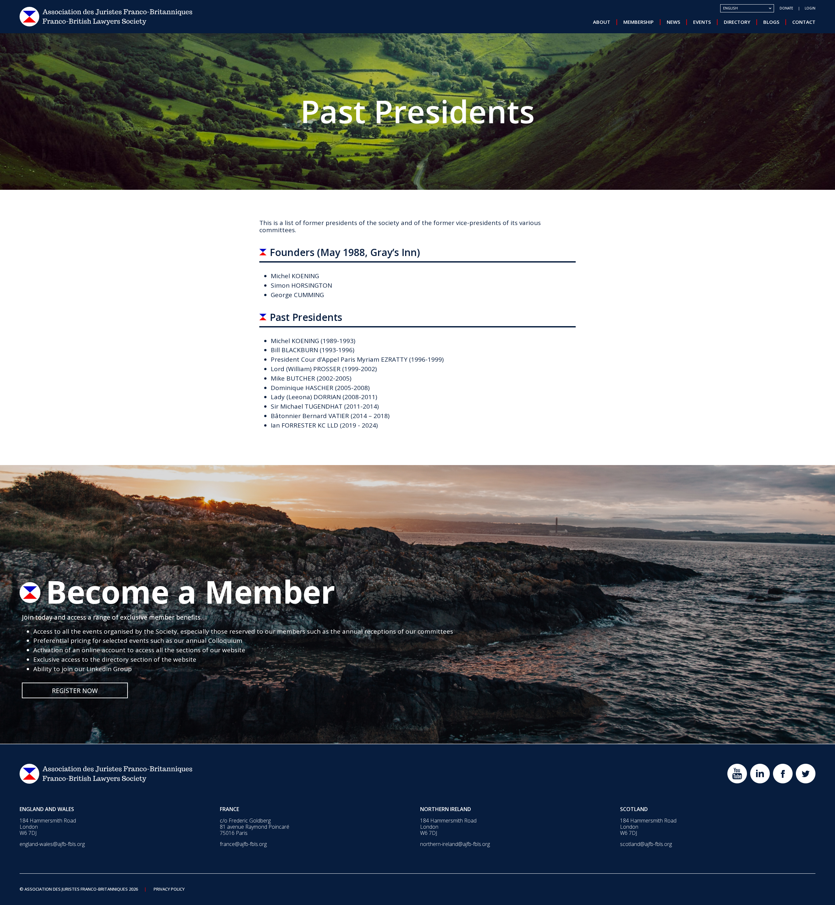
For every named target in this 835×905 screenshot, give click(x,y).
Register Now (75, 690)
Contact (803, 22)
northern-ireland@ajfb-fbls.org (455, 844)
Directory (737, 22)
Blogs (771, 22)
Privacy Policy (169, 889)
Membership (638, 22)
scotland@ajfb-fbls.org (646, 844)
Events (702, 22)
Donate (786, 8)
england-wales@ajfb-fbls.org (52, 844)
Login (810, 8)
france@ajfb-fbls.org (243, 844)
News (673, 22)
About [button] (601, 22)
